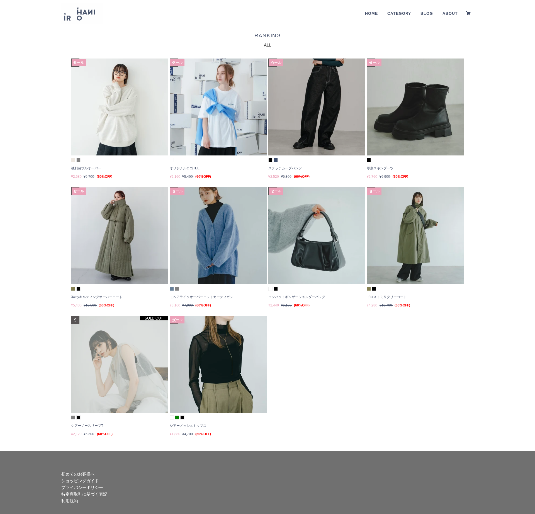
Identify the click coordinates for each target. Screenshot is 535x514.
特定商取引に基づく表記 (84, 494)
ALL (267, 45)
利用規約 (69, 500)
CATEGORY (399, 13)
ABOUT (450, 13)
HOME (371, 13)
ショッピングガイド (80, 480)
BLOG (426, 13)
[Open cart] (468, 13)
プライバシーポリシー (82, 487)
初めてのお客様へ (78, 474)
